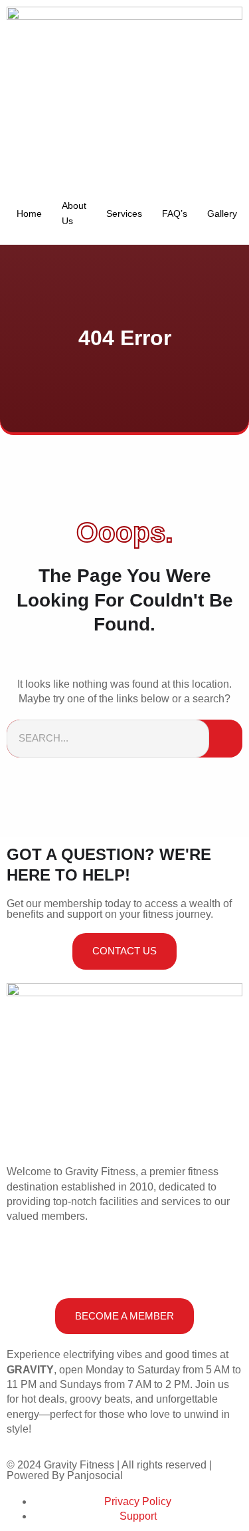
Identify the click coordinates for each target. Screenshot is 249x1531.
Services (124, 213)
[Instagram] (59, 1263)
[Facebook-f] (23, 1263)
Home (29, 213)
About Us (74, 212)
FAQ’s (174, 213)
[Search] (225, 739)
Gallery (222, 213)
